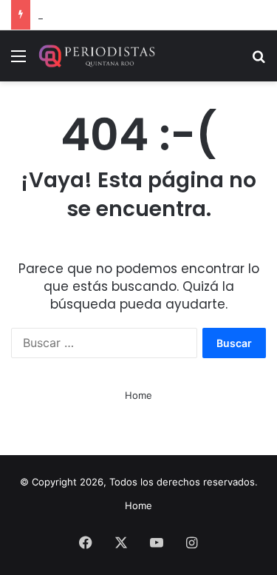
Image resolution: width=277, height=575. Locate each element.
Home (138, 395)
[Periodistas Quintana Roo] (96, 56)
